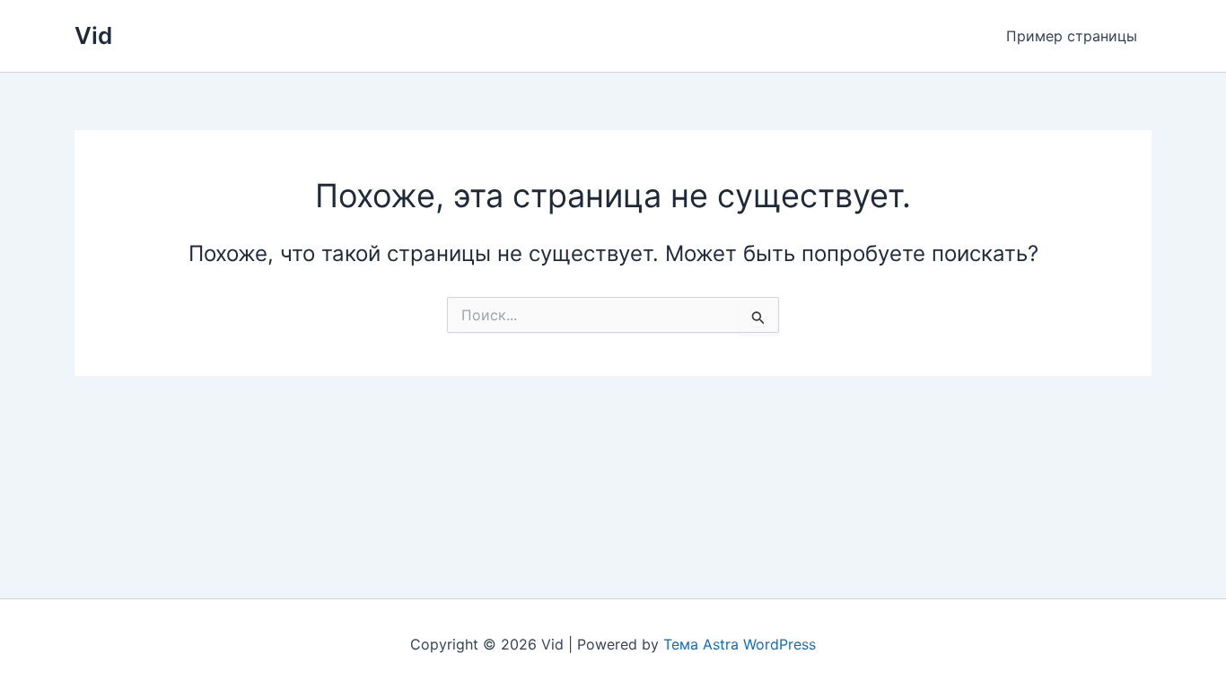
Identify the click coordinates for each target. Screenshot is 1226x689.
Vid (93, 35)
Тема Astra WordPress (739, 644)
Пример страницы (1071, 36)
